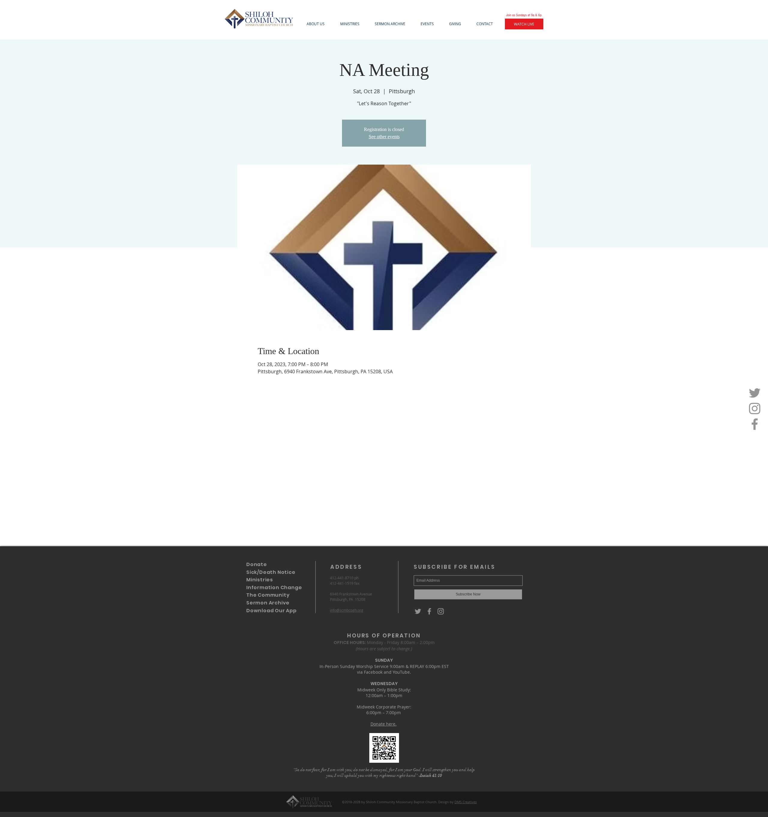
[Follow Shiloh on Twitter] (754, 393)
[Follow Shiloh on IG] (754, 408)
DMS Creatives (465, 802)
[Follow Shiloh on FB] (754, 424)
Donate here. (383, 724)
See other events (384, 136)
